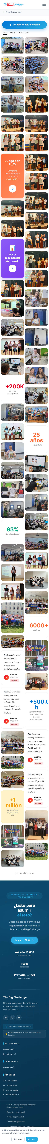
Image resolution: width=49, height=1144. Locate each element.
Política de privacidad (15, 1117)
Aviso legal (20, 1112)
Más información (22, 1133)
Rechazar (18, 1139)
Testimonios (23, 32)
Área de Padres (10, 1080)
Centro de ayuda (10, 1090)
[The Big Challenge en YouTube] (19, 1017)
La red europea (10, 1085)
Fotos (12, 32)
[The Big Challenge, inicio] (14, 4)
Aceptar (31, 1139)
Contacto (10, 1112)
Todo (5, 32)
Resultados (8, 1054)
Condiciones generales (16, 1121)
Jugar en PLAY (22, 940)
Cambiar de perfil (11, 1094)
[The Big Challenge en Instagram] (12, 1017)
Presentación (9, 1049)
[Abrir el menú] (44, 4)
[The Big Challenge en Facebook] (5, 1017)
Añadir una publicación (26, 24)
